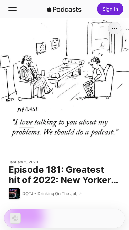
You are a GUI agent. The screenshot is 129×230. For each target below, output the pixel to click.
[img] (64, 9)
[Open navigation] (12, 9)
